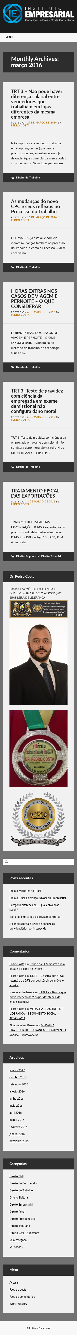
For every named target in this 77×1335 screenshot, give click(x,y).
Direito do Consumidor (23, 1183)
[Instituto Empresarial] (38, 22)
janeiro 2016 (17, 1134)
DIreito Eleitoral (18, 1197)
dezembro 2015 (19, 1141)
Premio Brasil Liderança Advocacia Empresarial (37, 898)
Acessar (14, 1282)
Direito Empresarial (28, 556)
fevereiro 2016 (18, 1127)
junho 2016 (16, 1098)
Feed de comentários (22, 1297)
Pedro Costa (20, 125)
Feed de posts (17, 1289)
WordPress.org (18, 1304)
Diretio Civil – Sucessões (24, 1233)
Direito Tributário (52, 556)
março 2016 (16, 1120)
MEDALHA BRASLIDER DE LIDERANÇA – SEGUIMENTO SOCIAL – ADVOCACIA (36, 1014)
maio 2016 (16, 1105)
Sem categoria (18, 1240)
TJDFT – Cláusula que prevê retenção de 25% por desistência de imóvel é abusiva (36, 981)
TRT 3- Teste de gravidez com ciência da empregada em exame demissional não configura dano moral (37, 401)
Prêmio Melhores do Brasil (25, 891)
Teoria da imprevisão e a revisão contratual (35, 917)
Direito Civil (16, 1176)
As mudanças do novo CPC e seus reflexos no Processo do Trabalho (35, 206)
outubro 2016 (17, 1077)
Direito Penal (17, 1212)
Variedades (16, 1247)
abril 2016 (15, 1113)
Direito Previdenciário (22, 1219)
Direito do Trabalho (28, 178)
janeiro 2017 (17, 1070)
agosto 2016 (17, 1091)
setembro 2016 (18, 1084)
